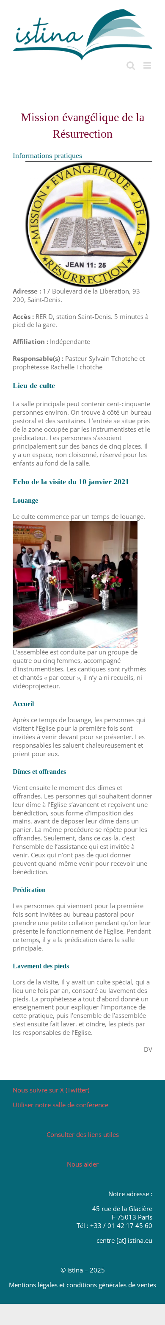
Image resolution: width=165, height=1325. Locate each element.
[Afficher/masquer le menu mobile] (147, 65)
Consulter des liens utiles (83, 1134)
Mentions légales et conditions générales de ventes (82, 1285)
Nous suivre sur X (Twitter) (51, 1090)
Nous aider (83, 1164)
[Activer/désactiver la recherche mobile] (130, 65)
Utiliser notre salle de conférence (60, 1104)
